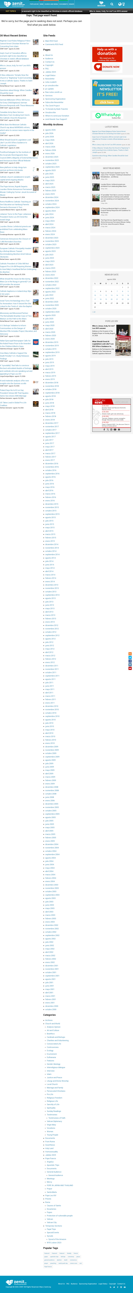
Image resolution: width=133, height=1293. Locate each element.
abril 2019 (49, 369)
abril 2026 (49, 143)
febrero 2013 (50, 618)
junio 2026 (49, 137)
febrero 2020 (50, 335)
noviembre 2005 (52, 807)
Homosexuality (51, 1152)
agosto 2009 (50, 760)
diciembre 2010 (51, 706)
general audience (49, 1260)
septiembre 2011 (52, 676)
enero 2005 (50, 841)
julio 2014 (49, 561)
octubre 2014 (50, 551)
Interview (51, 1071)
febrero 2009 (50, 780)
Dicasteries (51, 1209)
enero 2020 (50, 339)
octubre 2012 (50, 632)
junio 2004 (49, 864)
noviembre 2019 (52, 345)
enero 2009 (50, 784)
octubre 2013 (50, 592)
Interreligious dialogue (56, 1067)
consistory (71, 1256)
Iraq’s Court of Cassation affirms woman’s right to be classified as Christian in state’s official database (14, 56)
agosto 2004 (50, 858)
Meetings (51, 1179)
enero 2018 (50, 420)
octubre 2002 (50, 932)
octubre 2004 (50, 851)
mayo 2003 (49, 908)
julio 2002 (49, 942)
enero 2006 (50, 800)
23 (128, 299)
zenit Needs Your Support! (56, 119)
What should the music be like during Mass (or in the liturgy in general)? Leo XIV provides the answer (15, 281)
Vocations (51, 1128)
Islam (49, 1074)
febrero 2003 (50, 918)
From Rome (50, 1141)
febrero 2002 (50, 959)
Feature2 (46, 1253)
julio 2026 (49, 133)
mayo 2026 (49, 140)
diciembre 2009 (51, 747)
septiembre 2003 (52, 895)
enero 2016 (50, 500)
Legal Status (50, 75)
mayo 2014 (49, 568)
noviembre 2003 (52, 888)
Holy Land (49, 1148)
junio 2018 (49, 403)
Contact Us (49, 62)
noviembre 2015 (52, 507)
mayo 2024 (49, 221)
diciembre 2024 (51, 197)
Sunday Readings (54, 1111)
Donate (71, 4)
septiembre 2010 (52, 716)
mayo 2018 (49, 406)
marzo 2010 (50, 736)
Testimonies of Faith (56, 1118)
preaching (53, 1263)
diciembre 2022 (51, 278)
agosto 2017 (50, 437)
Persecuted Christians (56, 1091)
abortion (59, 1260)
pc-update (49, 89)
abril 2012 (49, 652)
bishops (63, 1256)
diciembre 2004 (51, 844)
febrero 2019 (50, 376)
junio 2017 (49, 443)
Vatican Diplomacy (54, 1121)
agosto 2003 (50, 898)
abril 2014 (49, 571)
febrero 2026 (50, 150)
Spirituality (51, 1108)
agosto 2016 (50, 477)
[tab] (102, 401)
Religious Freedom (54, 1098)
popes (46, 1256)
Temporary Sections (53, 1226)
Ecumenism (52, 1054)
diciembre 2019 (51, 342)
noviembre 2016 (52, 467)
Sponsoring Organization (55, 99)
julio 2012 (49, 642)
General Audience (54, 1172)
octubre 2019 (50, 349)
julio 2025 (49, 174)
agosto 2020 (50, 315)
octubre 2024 (50, 204)
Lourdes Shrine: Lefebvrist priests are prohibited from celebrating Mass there (15, 229)
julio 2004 (49, 861)
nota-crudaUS (51, 82)
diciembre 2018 (51, 383)
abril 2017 (49, 450)
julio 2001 (49, 982)
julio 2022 (49, 295)
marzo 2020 (50, 332)
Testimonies (52, 1115)
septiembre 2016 (52, 474)
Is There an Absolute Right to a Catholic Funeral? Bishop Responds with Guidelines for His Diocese (116, 210)
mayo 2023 (49, 261)
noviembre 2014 (52, 548)
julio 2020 (49, 319)
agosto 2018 (50, 396)
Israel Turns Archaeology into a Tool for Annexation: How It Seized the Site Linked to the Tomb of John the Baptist (16, 303)
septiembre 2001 (52, 976)
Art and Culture (53, 1030)
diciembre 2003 (51, 885)
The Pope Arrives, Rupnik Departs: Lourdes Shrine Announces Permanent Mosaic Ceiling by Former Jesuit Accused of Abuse (115, 222)
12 (106, 295)
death (65, 1260)
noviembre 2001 (52, 969)
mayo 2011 (49, 689)
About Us (49, 55)
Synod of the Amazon (57, 1239)
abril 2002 (49, 952)
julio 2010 (49, 723)
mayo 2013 (49, 608)
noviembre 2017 (52, 426)
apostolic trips (54, 1256)
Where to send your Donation (57, 116)
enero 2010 (50, 743)
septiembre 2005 (52, 814)
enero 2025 (50, 194)
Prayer (49, 1189)
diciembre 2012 (51, 625)
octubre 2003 (50, 891)
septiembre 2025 (52, 167)
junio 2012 (49, 645)
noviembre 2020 (52, 305)
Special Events (53, 1232)
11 (100, 295)
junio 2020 (49, 322)
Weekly (69, 1253)
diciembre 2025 (51, 157)
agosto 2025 (50, 170)
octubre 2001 (50, 972)
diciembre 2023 (51, 238)
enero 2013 (50, 622)
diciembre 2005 (51, 804)
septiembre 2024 (52, 207)
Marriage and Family (55, 1088)
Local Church (52, 1084)
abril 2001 (49, 992)
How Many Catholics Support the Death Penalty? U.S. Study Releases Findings (14, 356)
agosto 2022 (50, 292)
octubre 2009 (50, 753)
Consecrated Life (54, 1044)
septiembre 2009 (52, 757)
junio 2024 (49, 217)
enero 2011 (50, 703)
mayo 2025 (49, 180)
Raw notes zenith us (53, 92)
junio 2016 (49, 484)
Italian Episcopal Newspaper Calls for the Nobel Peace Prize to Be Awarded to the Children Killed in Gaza (15, 343)
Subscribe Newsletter (54, 102)
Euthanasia (51, 1057)
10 (95, 295)
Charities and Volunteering (58, 1040)
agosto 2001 (50, 979)
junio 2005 (49, 824)
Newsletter (50, 79)
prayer (46, 1263)
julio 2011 (49, 682)
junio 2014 (49, 565)
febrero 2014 (50, 578)
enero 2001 (50, 1003)
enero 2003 (50, 922)
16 (128, 295)
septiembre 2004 (52, 854)
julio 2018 (49, 399)
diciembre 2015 (51, 504)
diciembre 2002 (51, 925)
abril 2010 (49, 733)
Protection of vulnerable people (60, 1216)
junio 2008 (49, 797)
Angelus (50, 1162)
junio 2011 (49, 686)
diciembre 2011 (51, 666)
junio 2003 (49, 905)
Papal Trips (51, 1229)
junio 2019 (49, 362)
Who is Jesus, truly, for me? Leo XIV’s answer (56, 11)
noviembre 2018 (52, 386)
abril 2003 (49, 912)
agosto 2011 (50, 679)
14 (117, 295)
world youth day (63, 1263)
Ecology (50, 1050)
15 (122, 295)
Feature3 (54, 1253)
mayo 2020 (49, 325)
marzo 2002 (50, 955)
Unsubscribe (50, 112)
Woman (50, 1131)
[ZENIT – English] (16, 4)
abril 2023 (49, 265)
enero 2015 (50, 541)
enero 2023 (50, 275)
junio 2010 (49, 726)
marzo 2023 (50, 268)
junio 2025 (49, 177)
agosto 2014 (50, 558)
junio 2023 (49, 258)
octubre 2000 (50, 1009)
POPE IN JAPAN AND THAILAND (60, 1185)
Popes (49, 1212)
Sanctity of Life (53, 1104)
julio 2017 (49, 440)
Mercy (49, 1182)
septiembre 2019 (52, 352)
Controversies (53, 1047)
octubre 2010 (50, 713)
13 (111, 295)
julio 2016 (49, 480)
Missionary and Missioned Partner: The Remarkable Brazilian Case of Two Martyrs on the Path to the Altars (16, 316)
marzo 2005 (50, 834)
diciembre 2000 (51, 1006)
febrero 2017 (50, 457)
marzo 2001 (50, 996)
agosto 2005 (50, 817)
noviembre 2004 (52, 848)
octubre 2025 (50, 164)
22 (122, 299)
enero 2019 (50, 379)
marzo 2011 (50, 696)
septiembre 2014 (52, 554)
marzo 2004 (50, 875)
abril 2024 (49, 224)
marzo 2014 (50, 575)
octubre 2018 (50, 389)
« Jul (93, 312)
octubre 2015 (50, 511)
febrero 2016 (50, 497)
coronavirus (73, 1260)
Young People (52, 1135)
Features (50, 1061)
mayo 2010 (49, 730)
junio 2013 (49, 605)
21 (117, 299)
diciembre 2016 (51, 463)
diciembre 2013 (51, 585)
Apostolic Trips (53, 1165)
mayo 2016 (49, 487)
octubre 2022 (50, 285)
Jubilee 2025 (50, 72)
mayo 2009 (49, 770)
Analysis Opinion (53, 1027)
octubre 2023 (50, 244)
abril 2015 (49, 531)
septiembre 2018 (52, 393)
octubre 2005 (50, 811)
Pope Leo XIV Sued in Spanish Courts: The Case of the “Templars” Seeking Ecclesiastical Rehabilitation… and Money (116, 175)
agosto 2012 (50, 639)
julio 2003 (49, 902)
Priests (48, 1199)
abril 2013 (49, 612)
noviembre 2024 (52, 201)
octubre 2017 (50, 430)
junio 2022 (49, 298)
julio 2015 (49, 521)
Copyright (49, 65)
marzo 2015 (50, 534)
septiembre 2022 (52, 288)
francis (76, 1253)
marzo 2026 (50, 147)
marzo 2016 (50, 494)
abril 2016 (49, 490)
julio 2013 (49, 602)
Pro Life (50, 1094)
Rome (41, 4)
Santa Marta (52, 1192)
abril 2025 (49, 184)
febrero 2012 (50, 659)
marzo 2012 (50, 656)
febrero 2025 (50, 190)
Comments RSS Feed (54, 44)
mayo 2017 (49, 447)
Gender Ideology (53, 1064)
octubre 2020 (50, 308)
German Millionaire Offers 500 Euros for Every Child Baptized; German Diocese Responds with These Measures (17, 103)
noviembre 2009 (52, 750)
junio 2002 (49, 945)
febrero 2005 (50, 837)
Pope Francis (50, 1158)
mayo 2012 (49, 649)
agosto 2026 (50, 130)
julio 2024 (49, 214)
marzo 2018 (50, 413)
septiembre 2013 (52, 595)
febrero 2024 (50, 231)
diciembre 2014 (51, 544)
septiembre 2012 (52, 635)
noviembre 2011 (52, 669)
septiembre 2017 (52, 433)
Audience (49, 58)
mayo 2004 (49, 868)
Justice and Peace (54, 1077)
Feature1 (62, 1253)
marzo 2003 (50, 915)
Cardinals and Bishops (56, 1037)
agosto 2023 (50, 251)
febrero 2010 (50, 740)
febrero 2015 (50, 538)
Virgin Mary (51, 1125)
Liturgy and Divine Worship (58, 1081)
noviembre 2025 (52, 160)
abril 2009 (49, 773)
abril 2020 (49, 329)
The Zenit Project (52, 106)
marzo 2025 (50, 187)
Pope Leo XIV (34, 4)
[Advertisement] (111, 27)
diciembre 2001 (51, 966)
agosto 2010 (50, 720)
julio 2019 (49, 359)
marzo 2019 (50, 372)
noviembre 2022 (52, 281)
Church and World (51, 4)
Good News (50, 1145)
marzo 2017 (50, 453)
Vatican (50, 1219)
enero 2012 (50, 662)
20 (111, 299)
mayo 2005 (49, 827)
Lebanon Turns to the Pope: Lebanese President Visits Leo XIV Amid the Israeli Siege (15, 217)
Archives (49, 1020)
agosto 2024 (50, 211)
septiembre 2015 (52, 514)
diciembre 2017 (51, 423)
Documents (63, 4)
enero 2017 (50, 460)
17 (95, 299)
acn (81, 1263)
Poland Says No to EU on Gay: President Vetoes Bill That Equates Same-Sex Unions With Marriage (14, 393)
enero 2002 (50, 962)
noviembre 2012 (52, 629)
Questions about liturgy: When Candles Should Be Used (110, 155)
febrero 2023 (50, 271)
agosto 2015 (50, 517)
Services (49, 95)
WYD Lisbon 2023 (54, 1243)
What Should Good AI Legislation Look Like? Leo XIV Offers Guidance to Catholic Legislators (15, 142)
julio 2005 (49, 821)
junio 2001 (49, 986)
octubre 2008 (50, 794)
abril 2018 (49, 410)
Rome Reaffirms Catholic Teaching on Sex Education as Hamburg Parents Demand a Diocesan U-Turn (15, 204)
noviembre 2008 (52, 790)
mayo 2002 (49, 949)
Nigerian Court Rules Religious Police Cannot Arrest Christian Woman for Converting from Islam (15, 43)
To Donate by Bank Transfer (56, 109)
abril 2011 (49, 693)
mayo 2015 (49, 527)
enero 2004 (50, 881)
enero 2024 (50, 234)
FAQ (47, 69)
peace (78, 1256)
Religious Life (52, 1101)
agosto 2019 (50, 356)
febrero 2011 (50, 699)
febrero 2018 (50, 416)
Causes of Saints (54, 1205)
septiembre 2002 (52, 935)
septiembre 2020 (52, 312)
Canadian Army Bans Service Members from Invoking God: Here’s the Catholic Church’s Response (15, 115)
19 (106, 299)
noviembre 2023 (52, 241)
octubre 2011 (50, 672)
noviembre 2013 (52, 588)
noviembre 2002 (52, 929)
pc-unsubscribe (51, 85)
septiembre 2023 (52, 248)
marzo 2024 (50, 227)
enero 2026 (50, 153)
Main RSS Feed (51, 41)
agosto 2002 (50, 939)
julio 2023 (49, 255)
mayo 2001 (49, 989)
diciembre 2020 (51, 302)
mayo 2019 (49, 366)
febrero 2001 (50, 999)
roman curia (73, 1263)
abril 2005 (49, 831)
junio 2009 (49, 767)
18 (100, 299)
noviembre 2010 (52, 709)
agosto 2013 (50, 598)
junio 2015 (49, 524)
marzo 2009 (50, 777)
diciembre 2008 (51, 787)
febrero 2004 (50, 878)
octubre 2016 (50, 470)
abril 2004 (49, 871)
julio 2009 (49, 763)
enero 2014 (50, 581)
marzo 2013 (50, 615)
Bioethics (51, 1034)
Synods (50, 1236)
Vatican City (52, 1222)
